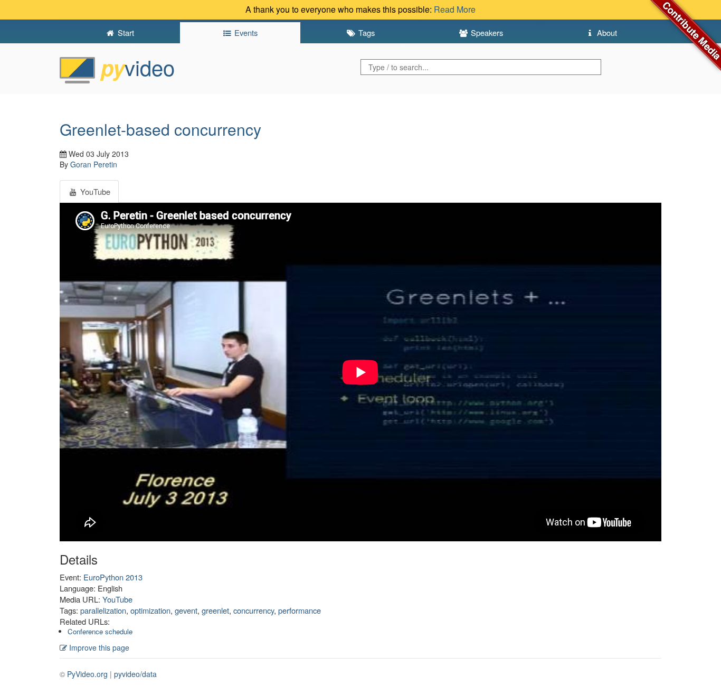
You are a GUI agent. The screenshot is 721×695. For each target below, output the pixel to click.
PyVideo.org (87, 674)
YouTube (117, 599)
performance (299, 610)
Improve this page (98, 647)
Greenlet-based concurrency (160, 129)
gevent (186, 610)
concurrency (253, 610)
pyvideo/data (135, 674)
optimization (150, 610)
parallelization (103, 610)
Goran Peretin (93, 164)
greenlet (215, 610)
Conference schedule (100, 631)
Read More (455, 9)
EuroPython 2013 (113, 577)
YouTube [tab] (94, 191)
